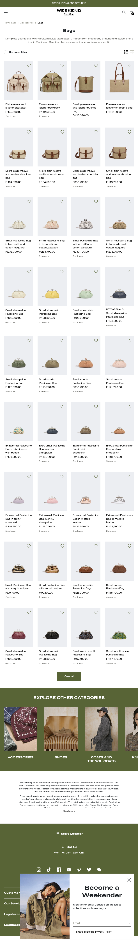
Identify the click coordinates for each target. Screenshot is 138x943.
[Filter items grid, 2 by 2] (132, 52)
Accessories (27, 23)
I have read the (94, 932)
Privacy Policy (103, 932)
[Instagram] (39, 869)
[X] (89, 869)
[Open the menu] (6, 12)
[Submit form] (129, 924)
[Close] (129, 880)
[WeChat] (99, 869)
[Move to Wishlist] (29, 65)
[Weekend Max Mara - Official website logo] (69, 12)
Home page (10, 23)
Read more (69, 811)
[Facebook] (59, 869)
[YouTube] (69, 869)
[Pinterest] (79, 869)
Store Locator (72, 834)
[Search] (124, 12)
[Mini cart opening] (136, 12)
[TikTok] (49, 869)
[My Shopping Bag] (131, 12)
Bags (40, 23)
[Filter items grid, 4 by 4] (126, 52)
